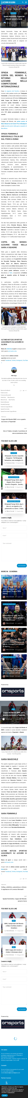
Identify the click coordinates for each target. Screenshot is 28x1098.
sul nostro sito (12, 351)
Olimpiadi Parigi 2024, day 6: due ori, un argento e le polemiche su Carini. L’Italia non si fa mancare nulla (14, 506)
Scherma (13, 13)
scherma (9, 349)
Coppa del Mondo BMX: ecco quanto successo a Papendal (13, 420)
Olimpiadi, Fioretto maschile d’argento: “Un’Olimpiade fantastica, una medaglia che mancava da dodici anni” (14, 458)
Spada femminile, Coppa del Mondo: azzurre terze (15, 900)
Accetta (4, 1095)
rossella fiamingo (5, 404)
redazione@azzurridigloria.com (12, 1072)
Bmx (13, 709)
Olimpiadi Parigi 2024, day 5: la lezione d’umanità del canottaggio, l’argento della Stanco (13, 590)
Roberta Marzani (5, 402)
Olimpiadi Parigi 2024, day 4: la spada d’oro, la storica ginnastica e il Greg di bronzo (14, 618)
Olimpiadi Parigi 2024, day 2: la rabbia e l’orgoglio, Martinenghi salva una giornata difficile (13, 671)
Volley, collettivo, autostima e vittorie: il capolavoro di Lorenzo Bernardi (14, 888)
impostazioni (11, 1092)
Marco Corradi (10, 487)
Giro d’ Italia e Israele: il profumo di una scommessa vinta (15, 432)
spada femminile (5, 409)
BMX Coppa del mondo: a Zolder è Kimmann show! (14, 951)
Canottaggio (7, 577)
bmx (2, 869)
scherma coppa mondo (6, 406)
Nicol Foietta (12, 399)
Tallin (10, 273)
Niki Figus (9, 23)
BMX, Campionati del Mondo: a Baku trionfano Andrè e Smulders (14, 926)
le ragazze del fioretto (12, 91)
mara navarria (11, 397)
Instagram (19, 360)
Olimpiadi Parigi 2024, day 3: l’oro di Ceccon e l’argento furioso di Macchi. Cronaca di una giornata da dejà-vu (14, 643)
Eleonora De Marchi (5, 390)
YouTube (25, 360)
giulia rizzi (3, 397)
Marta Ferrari (4, 399)
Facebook (8, 360)
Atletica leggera (14, 477)
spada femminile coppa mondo (8, 411)
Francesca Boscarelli (6, 395)
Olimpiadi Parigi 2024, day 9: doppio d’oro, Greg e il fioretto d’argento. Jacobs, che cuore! (14, 482)
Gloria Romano (9, 719)
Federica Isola (4, 392)
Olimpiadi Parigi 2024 (13, 501)
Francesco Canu (10, 463)
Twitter (14, 360)
